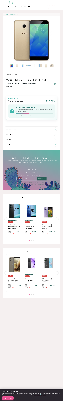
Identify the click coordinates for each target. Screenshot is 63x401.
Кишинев (54, 2)
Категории (26, 7)
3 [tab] (33, 240)
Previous (6, 219)
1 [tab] (29, 240)
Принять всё (8, 398)
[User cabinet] (53, 6)
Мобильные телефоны (12, 14)
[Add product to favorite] (54, 80)
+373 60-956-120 (31, 173)
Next (57, 219)
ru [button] (47, 2)
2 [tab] (31, 240)
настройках (37, 394)
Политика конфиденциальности (31, 186)
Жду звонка (41, 179)
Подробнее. (43, 394)
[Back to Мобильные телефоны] (56, 14)
